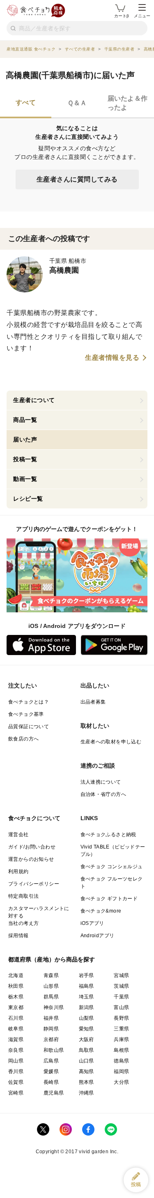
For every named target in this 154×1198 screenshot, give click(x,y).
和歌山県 (54, 1050)
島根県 (121, 1050)
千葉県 (121, 997)
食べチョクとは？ (28, 702)
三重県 (121, 1029)
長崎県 (51, 1082)
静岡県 (51, 1029)
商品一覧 (25, 419)
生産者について (34, 400)
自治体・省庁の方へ (103, 794)
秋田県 (15, 986)
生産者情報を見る (112, 357)
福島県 (86, 986)
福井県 (51, 1018)
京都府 (51, 1039)
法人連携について (100, 782)
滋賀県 (15, 1039)
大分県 (121, 1082)
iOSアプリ (92, 923)
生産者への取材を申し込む (111, 742)
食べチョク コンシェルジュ (111, 866)
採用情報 (18, 935)
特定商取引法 (23, 896)
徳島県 (121, 1061)
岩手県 (86, 975)
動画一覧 (25, 479)
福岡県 (121, 1071)
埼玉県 (86, 997)
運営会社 (18, 834)
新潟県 (86, 1007)
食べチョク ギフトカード (109, 898)
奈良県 (15, 1050)
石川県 (15, 1018)
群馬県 (51, 997)
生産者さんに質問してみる (77, 179)
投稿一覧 (25, 459)
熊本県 (86, 1082)
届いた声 (25, 439)
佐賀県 (15, 1082)
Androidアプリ (97, 935)
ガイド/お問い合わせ (31, 847)
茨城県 (121, 986)
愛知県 (86, 1029)
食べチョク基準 (26, 714)
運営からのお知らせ (31, 859)
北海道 (15, 975)
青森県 (51, 975)
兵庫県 (121, 1039)
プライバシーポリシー (33, 884)
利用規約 (18, 871)
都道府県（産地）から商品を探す (51, 959)
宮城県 (121, 975)
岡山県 (15, 1061)
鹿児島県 (54, 1093)
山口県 (86, 1061)
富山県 (121, 1007)
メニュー (142, 16)
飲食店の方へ (23, 739)
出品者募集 (93, 702)
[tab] (25, 103)
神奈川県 (54, 1007)
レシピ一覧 (28, 498)
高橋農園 (64, 270)
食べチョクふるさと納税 (108, 834)
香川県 (15, 1071)
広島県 (51, 1061)
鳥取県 (86, 1050)
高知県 (86, 1071)
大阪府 (86, 1039)
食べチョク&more (101, 911)
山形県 (51, 986)
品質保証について (28, 726)
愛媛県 (51, 1071)
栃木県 (15, 997)
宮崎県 (15, 1093)
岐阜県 (15, 1029)
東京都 (15, 1007)
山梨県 (86, 1018)
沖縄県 (86, 1093)
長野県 (121, 1018)
